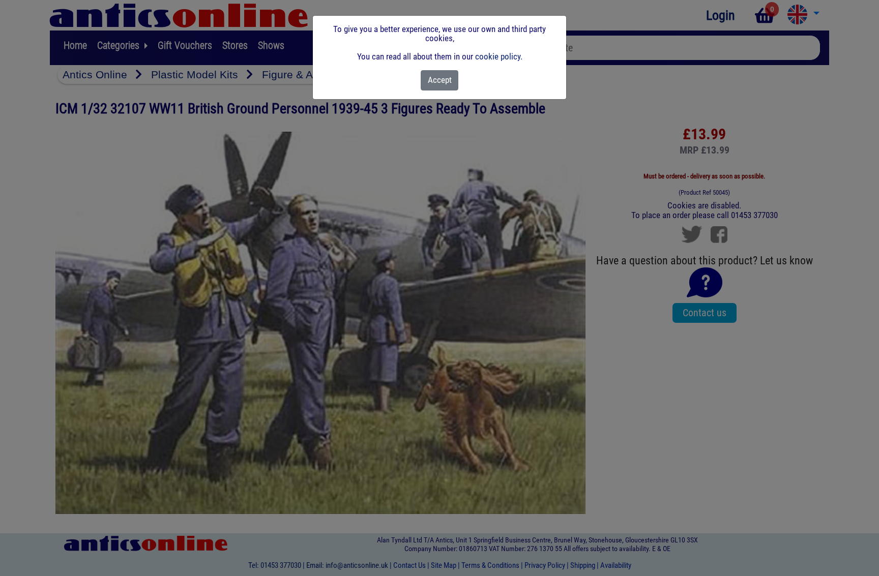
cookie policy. (498, 56)
